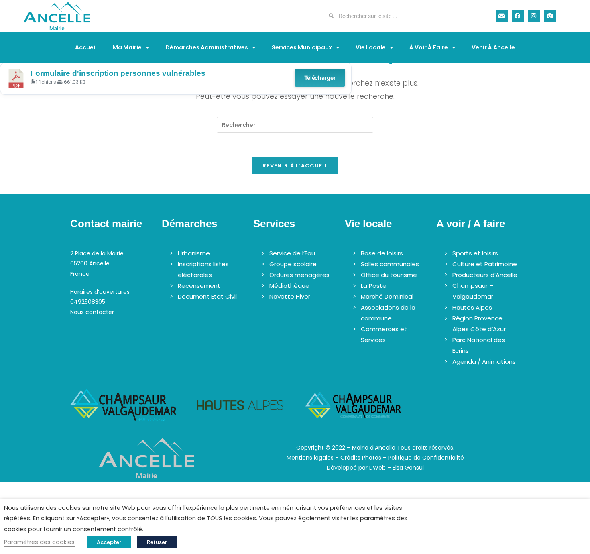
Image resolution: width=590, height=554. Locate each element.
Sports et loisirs (475, 253)
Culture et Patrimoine (484, 264)
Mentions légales (310, 458)
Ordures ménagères (299, 275)
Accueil (86, 47)
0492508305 (87, 302)
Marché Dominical (387, 296)
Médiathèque (289, 285)
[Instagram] (534, 16)
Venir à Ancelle (493, 47)
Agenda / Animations (484, 361)
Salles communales (390, 264)
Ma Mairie (127, 47)
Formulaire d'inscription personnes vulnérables (118, 73)
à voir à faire (428, 47)
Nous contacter (92, 312)
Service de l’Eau (292, 253)
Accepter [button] (109, 542)
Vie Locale (371, 47)
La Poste (374, 285)
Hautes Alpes (472, 307)
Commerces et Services (384, 334)
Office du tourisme (389, 275)
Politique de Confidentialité (426, 458)
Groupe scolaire (293, 264)
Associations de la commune (388, 312)
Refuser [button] (157, 542)
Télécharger (320, 77)
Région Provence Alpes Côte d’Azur (479, 323)
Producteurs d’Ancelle (484, 275)
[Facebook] (518, 16)
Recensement (199, 285)
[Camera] (550, 16)
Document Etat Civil (207, 296)
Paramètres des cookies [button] (39, 542)
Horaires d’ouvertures (100, 292)
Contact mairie (106, 224)
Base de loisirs (382, 253)
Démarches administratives (206, 47)
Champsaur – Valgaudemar (472, 291)
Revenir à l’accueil (295, 165)
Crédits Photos (360, 458)
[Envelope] (502, 16)
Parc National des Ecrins (478, 345)
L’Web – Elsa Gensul (396, 468)
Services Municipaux (302, 47)
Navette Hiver (289, 296)
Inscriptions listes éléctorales (203, 269)
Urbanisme (194, 253)
